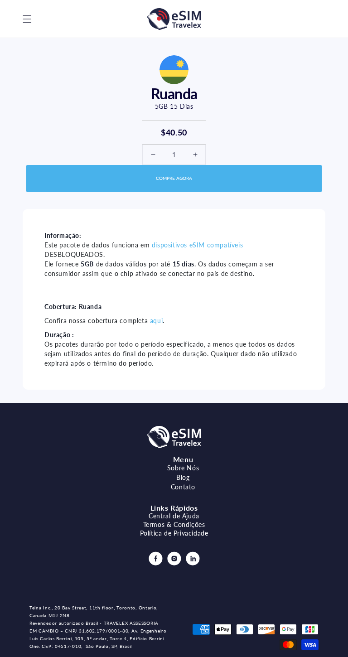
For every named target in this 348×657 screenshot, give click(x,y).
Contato (183, 487)
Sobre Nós (183, 468)
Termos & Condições (174, 524)
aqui (156, 320)
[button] (27, 19)
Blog (182, 477)
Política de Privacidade (174, 533)
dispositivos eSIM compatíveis (197, 245)
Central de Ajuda (174, 516)
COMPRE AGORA (174, 178)
